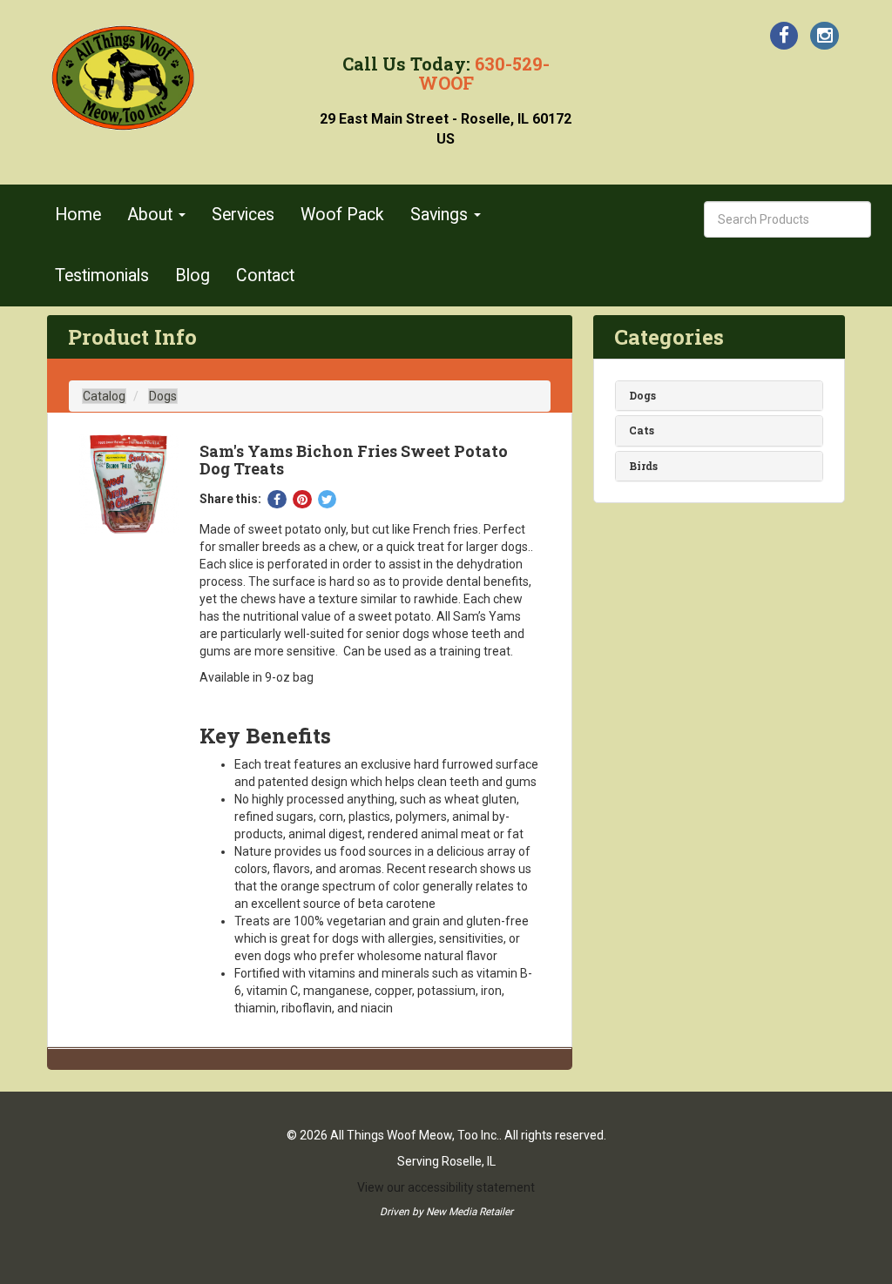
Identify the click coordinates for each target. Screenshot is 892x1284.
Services (243, 215)
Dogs (163, 396)
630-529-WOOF (484, 73)
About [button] (152, 215)
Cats (641, 430)
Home (78, 215)
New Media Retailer (469, 1212)
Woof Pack (342, 215)
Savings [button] (441, 215)
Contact (265, 276)
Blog (192, 276)
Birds (643, 466)
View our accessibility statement (446, 1187)
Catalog (104, 396)
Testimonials (102, 276)
